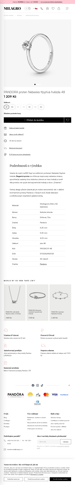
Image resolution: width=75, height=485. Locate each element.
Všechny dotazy (56, 417)
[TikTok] (42, 385)
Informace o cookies (36, 474)
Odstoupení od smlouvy (34, 428)
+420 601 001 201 (13, 440)
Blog (5, 417)
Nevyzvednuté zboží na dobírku (37, 422)
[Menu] (67, 8)
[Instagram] (37, 385)
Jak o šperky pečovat (57, 423)
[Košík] (58, 8)
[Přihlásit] (47, 8)
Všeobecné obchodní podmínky (37, 425)
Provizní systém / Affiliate (58, 426)
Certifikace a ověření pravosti (60, 420)
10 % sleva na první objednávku (51, 2)
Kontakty (6, 423)
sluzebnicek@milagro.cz (15, 449)
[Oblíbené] (53, 8)
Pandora (43, 264)
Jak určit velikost (56, 429)
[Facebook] (33, 385)
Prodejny (6, 426)
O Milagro (7, 420)
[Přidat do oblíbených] (67, 120)
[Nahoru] (68, 385)
